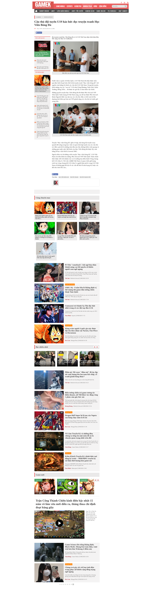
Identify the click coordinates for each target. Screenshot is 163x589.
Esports (73, 315)
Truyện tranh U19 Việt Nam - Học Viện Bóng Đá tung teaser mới (42, 54)
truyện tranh (74, 177)
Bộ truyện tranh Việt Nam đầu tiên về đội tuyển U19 (42, 67)
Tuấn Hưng (68, 447)
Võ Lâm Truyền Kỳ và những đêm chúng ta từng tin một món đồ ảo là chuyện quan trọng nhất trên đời (79, 436)
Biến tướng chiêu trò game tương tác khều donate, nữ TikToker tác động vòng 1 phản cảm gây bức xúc (81, 395)
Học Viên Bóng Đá (64, 177)
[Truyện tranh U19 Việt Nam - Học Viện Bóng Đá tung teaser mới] (42, 46)
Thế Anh (67, 278)
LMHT (53, 11)
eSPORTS (70, 6)
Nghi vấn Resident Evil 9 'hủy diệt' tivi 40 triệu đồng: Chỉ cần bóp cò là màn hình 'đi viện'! (43, 107)
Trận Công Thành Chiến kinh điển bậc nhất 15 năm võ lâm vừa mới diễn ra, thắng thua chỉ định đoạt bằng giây (66, 504)
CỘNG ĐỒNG (102, 6)
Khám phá (74, 468)
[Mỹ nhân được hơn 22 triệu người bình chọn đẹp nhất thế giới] (46, 248)
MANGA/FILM (87, 6)
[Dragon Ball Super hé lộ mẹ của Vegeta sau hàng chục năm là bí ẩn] (67, 208)
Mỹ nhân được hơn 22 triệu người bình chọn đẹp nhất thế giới (46, 256)
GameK (38, 17)
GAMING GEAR (89, 11)
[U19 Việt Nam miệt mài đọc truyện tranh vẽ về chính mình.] (75, 118)
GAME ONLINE (101, 11)
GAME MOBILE (60, 6)
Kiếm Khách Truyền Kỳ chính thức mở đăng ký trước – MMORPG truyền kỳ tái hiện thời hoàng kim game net (81, 458)
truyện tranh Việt (85, 177)
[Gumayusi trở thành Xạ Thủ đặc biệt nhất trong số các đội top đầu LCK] (49, 313)
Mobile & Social (74, 278)
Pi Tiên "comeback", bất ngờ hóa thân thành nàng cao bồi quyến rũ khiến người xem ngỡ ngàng (80, 267)
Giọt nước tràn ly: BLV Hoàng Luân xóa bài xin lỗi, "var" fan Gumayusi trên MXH (42, 116)
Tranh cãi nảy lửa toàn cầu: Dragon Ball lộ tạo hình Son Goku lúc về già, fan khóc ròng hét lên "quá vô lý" (43, 134)
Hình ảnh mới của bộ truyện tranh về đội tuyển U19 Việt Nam (42, 61)
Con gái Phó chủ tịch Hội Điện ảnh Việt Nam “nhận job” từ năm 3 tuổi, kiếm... (67, 237)
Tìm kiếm (126, 6)
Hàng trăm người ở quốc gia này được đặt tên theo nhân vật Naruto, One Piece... (44, 217)
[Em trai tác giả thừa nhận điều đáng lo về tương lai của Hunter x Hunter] (44, 228)
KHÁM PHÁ (77, 6)
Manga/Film (48, 17)
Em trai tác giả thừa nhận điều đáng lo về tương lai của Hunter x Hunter (44, 237)
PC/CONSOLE (112, 11)
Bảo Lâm (67, 340)
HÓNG (95, 6)
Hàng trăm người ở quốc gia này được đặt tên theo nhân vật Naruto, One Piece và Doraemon (42, 89)
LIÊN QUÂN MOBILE (63, 11)
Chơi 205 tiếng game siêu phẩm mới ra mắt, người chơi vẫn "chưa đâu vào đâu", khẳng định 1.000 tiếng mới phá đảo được (42, 98)
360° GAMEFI (123, 11)
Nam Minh (68, 315)
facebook (121, 2)
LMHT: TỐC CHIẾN (77, 11)
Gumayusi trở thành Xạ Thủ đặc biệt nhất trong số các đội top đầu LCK (80, 307)
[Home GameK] (36, 11)
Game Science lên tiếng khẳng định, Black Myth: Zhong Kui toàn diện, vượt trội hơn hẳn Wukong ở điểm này (81, 547)
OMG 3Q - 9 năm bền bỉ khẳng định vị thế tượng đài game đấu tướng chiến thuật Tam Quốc (80, 289)
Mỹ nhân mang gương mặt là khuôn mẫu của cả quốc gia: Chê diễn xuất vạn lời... (88, 237)
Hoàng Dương (69, 406)
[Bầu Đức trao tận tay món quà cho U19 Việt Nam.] (75, 56)
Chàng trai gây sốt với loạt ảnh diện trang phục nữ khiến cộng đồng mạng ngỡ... (88, 217)
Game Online (75, 447)
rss (128, 2)
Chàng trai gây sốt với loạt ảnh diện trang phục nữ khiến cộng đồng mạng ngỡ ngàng (80, 569)
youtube (124, 2)
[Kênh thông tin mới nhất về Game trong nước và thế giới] (43, 5)
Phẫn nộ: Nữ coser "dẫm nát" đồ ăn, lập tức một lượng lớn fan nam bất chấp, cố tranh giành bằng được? (81, 374)
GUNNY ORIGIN (44, 11)
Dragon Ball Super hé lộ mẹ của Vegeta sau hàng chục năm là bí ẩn (67, 216)
